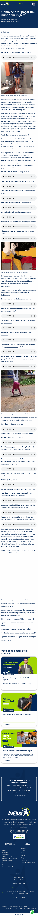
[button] (33, 4)
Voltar (11, 138)
